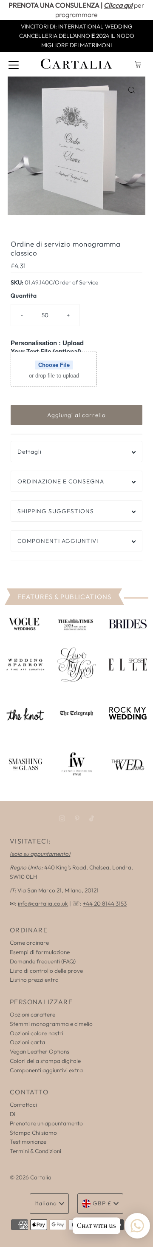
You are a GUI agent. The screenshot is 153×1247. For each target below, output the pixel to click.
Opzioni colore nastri (36, 1033)
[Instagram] (62, 818)
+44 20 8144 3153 (105, 903)
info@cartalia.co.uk (43, 903)
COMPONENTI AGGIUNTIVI (57, 541)
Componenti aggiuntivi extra (46, 1070)
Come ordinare (29, 942)
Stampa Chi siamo (33, 1132)
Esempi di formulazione (40, 952)
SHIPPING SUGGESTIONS (55, 511)
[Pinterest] (77, 818)
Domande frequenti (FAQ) (43, 961)
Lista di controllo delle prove (46, 970)
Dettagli (29, 451)
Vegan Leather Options (39, 1051)
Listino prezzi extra (34, 979)
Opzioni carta (27, 1042)
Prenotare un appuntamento (46, 1123)
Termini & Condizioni (35, 1151)
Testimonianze (28, 1141)
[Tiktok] (91, 818)
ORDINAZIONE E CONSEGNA (60, 481)
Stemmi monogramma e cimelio (51, 1024)
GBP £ (102, 1203)
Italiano (45, 1203)
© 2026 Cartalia (30, 1177)
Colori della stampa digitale (45, 1061)
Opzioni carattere (32, 1014)
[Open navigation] (13, 64)
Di (12, 1114)
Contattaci (23, 1104)
